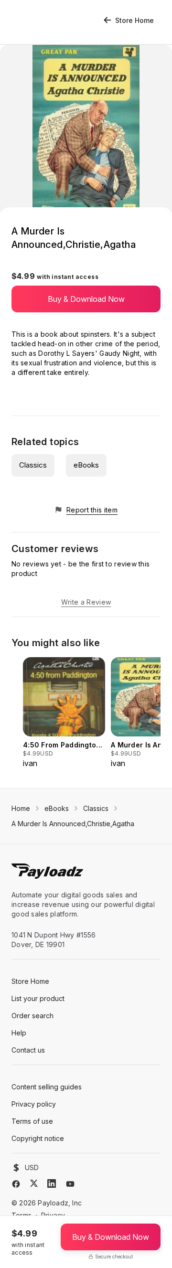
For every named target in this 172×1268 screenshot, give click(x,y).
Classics (33, 464)
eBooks (86, 464)
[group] (64, 713)
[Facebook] (16, 1184)
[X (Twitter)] (34, 1183)
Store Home (134, 20)
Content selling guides (46, 1087)
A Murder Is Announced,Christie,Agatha (72, 824)
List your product (37, 998)
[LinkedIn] (51, 1183)
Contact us (28, 1050)
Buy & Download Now (86, 299)
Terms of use (32, 1121)
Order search (32, 1016)
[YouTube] (70, 1184)
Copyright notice (37, 1138)
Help (18, 1033)
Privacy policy (33, 1104)
